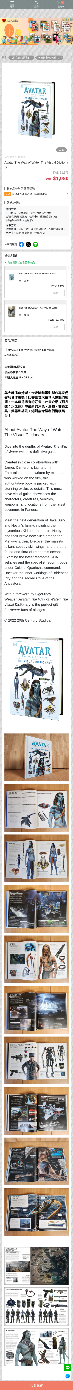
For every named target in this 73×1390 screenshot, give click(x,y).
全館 (7, 194)
